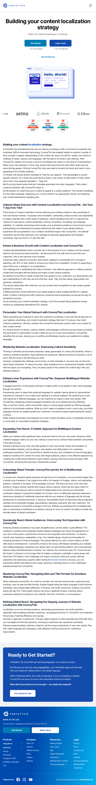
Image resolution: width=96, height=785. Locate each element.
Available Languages (11, 762)
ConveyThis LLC (86, 779)
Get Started (17, 730)
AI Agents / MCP (9, 758)
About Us (30, 743)
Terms (76, 747)
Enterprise (7, 755)
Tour (4, 765)
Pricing (5, 751)
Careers (29, 757)
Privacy (76, 743)
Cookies (77, 757)
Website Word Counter (59, 761)
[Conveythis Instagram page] (24, 779)
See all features (48, 57)
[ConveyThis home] (13, 6)
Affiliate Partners (32, 750)
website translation (59, 559)
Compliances (79, 750)
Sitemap (29, 761)
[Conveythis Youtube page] (30, 779)
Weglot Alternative (57, 754)
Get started (35, 43)
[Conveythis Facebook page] (18, 779)
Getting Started (56, 743)
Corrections (78, 768)
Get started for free (22, 693)
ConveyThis (44, 667)
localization (34, 144)
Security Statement (81, 761)
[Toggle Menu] (91, 6)
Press (28, 754)
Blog (51, 750)
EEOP (76, 754)
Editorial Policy (79, 764)
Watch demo (45, 730)
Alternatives (54, 757)
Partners (29, 747)
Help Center (54, 747)
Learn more (60, 43)
